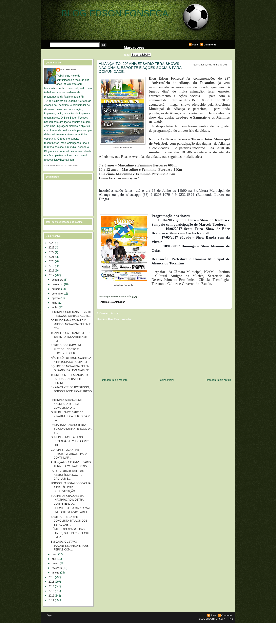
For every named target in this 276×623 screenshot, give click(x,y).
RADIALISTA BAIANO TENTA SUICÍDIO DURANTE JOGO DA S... (71, 428)
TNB (231, 619)
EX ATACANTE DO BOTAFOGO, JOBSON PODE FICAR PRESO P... (71, 391)
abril (54, 558)
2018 (51, 270)
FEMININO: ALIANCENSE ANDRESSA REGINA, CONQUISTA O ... (66, 403)
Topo (49, 615)
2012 (51, 595)
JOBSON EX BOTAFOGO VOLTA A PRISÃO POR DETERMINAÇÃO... (71, 487)
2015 (51, 581)
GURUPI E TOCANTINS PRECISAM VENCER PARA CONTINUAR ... (69, 453)
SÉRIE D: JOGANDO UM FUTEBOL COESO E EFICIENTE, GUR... (66, 349)
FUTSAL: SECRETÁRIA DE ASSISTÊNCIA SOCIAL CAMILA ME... (67, 474)
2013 (51, 590)
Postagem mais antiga (218, 379)
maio (54, 554)
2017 (51, 275)
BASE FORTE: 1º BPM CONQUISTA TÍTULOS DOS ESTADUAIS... (69, 520)
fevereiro (57, 567)
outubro (56, 288)
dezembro (57, 279)
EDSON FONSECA (69, 69)
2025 (51, 247)
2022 (51, 252)
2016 (51, 577)
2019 (51, 265)
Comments (210, 44)
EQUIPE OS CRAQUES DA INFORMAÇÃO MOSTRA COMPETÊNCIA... (67, 499)
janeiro (55, 572)
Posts (195, 44)
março (55, 563)
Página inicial (166, 379)
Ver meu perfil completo (61, 165)
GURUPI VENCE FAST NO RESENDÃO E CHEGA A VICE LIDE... (70, 441)
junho (55, 307)
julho (54, 302)
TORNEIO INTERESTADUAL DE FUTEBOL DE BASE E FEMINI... (70, 379)
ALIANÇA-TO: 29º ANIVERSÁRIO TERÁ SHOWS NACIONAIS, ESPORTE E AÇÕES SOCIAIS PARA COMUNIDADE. (140, 68)
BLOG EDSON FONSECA (114, 13)
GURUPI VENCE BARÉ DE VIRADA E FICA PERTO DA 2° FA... (70, 416)
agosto (56, 298)
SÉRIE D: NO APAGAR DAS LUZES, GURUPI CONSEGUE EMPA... (70, 533)
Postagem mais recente (113, 379)
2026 (51, 242)
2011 (51, 600)
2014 (51, 586)
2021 (51, 256)
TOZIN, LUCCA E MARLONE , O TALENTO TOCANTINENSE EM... (70, 336)
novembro (57, 284)
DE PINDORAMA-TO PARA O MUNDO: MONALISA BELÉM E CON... (71, 324)
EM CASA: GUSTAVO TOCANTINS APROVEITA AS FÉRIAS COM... (70, 545)
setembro (57, 293)
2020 (51, 261)
